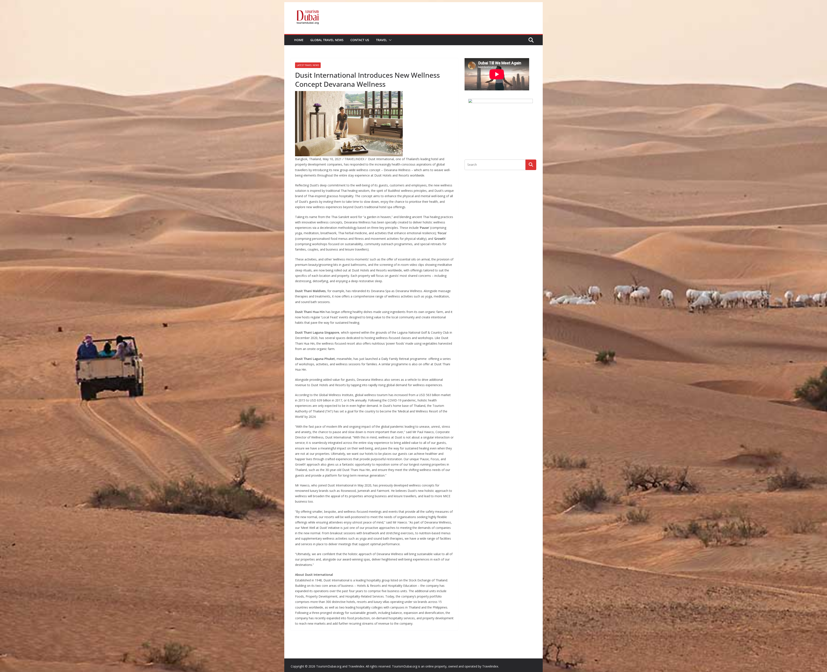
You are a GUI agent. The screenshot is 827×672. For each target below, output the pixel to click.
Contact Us (359, 40)
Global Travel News (327, 40)
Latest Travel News (308, 65)
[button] (389, 40)
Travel (381, 40)
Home (298, 40)
